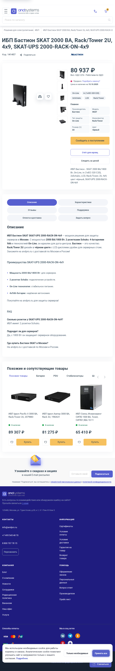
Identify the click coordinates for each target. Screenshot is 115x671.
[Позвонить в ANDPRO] (95, 11)
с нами (25, 503)
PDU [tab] (55, 376)
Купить (27, 442)
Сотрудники (8, 589)
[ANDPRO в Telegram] (70, 635)
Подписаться (102, 474)
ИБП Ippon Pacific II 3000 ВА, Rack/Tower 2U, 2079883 (23, 415)
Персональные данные (66, 581)
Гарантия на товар (65, 549)
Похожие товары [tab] (18, 376)
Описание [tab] (32, 202)
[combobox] (57, 20)
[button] (5, 11)
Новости (6, 584)
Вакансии (7, 603)
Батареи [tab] (40, 376)
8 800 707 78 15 (9, 543)
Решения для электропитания (18, 30)
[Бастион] (77, 55)
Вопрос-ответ (66, 588)
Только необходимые (77, 653)
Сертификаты (66, 526)
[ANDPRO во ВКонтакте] (62, 635)
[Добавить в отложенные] (48, 96)
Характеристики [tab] (83, 202)
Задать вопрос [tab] (83, 218)
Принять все (101, 653)
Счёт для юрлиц (90, 152)
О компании (8, 578)
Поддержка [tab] (83, 210)
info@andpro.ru (9, 527)
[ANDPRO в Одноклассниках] (77, 635)
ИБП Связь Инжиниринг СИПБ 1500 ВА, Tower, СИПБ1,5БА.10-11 (89, 416)
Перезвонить (10, 552)
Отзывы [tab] (32, 210)
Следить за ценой (90, 161)
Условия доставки (64, 541)
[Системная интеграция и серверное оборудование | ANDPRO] (50, 11)
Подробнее (22, 658)
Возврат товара (63, 557)
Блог (4, 572)
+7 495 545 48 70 (10, 535)
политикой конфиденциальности (97, 482)
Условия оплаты (63, 533)
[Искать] (109, 19)
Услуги (5, 615)
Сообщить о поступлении (90, 140)
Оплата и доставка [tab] (32, 218)
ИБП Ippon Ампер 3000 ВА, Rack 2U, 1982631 (56, 415)
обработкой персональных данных (66, 482)
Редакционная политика (9, 596)
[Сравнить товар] (40, 96)
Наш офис (7, 609)
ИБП (37, 30)
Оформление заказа (65, 573)
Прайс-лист (65, 599)
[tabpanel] (57, 288)
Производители (67, 593)
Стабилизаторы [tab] (75, 376)
